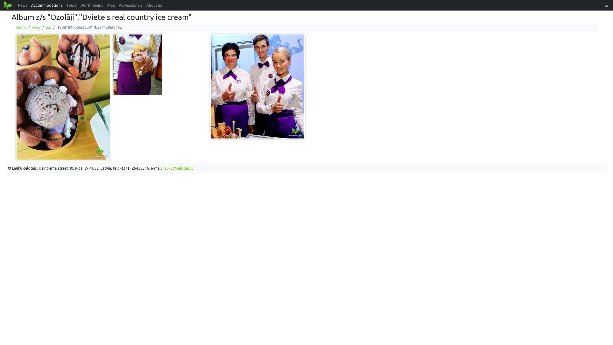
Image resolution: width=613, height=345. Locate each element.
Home (21, 27)
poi (48, 27)
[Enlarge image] (63, 97)
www (36, 27)
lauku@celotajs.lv (178, 168)
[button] (606, 5)
